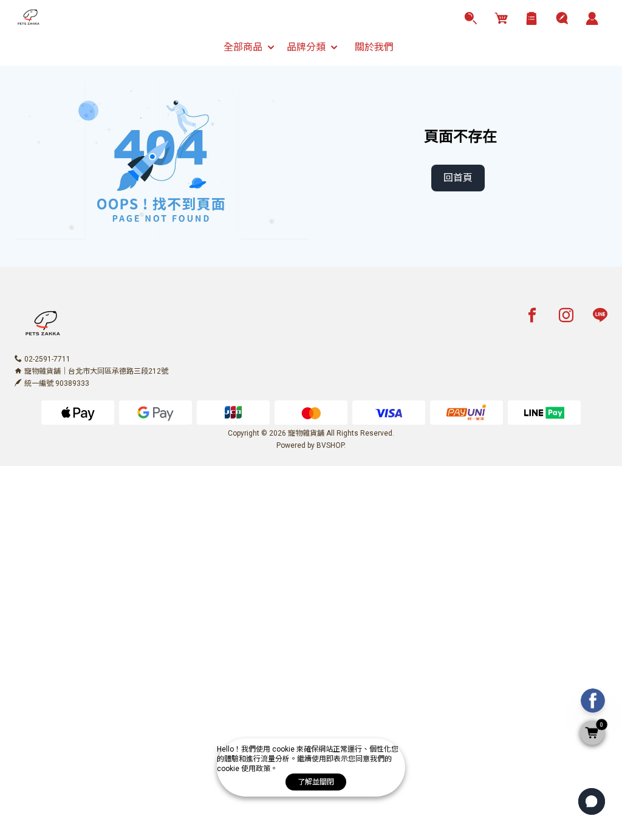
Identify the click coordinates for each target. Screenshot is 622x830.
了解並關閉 (316, 782)
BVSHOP (330, 445)
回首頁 (458, 177)
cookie (284, 749)
